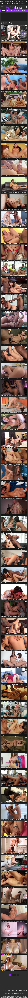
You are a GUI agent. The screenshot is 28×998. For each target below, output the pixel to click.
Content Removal (23, 990)
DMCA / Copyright (5, 990)
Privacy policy (15, 993)
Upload (22, 993)
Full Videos (9, 10)
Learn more (22, 3)
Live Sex (3, 10)
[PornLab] (14, 7)
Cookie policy (7, 993)
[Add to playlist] (26, 26)
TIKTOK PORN (16, 10)
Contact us (14, 990)
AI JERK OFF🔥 (23, 10)
